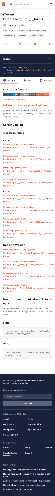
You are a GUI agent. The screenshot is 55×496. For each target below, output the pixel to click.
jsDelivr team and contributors (30, 380)
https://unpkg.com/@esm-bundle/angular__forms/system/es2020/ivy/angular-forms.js (28, 222)
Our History (8, 424)
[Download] (49, 44)
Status (30, 419)
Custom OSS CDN (11, 435)
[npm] (34, 44)
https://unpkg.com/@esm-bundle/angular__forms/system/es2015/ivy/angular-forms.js (28, 170)
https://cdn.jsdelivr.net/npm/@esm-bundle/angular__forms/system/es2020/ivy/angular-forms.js (28, 198)
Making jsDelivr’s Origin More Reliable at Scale (24, 469)
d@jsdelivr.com (34, 429)
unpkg (27, 447)
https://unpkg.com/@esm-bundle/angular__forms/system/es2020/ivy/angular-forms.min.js (28, 233)
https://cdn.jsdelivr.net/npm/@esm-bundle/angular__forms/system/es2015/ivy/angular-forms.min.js (28, 159)
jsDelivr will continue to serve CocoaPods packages (26, 481)
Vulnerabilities (36, 36)
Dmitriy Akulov (21, 383)
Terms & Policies (35, 424)
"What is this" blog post (14, 99)
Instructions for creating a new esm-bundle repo (25, 105)
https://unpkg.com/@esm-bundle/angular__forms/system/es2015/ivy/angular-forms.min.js (28, 182)
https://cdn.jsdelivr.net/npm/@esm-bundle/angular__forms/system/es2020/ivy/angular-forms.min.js (28, 210)
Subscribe (27, 404)
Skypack (28, 453)
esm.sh (49, 447)
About (6, 419)
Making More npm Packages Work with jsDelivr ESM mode (27, 475)
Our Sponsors (9, 429)
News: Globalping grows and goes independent (24, 485)
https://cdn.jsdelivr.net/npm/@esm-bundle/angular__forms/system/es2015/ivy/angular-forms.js (28, 147)
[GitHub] (20, 44)
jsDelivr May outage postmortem (18, 489)
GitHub (6, 447)
